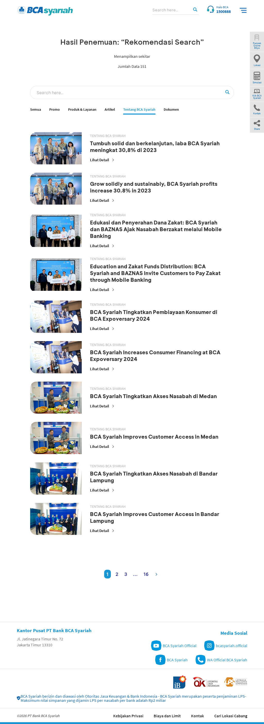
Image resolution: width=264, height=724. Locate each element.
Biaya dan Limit (167, 715)
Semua (35, 109)
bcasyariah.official (231, 645)
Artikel (110, 109)
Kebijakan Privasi (128, 715)
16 (146, 574)
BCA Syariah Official (179, 645)
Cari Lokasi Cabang (230, 715)
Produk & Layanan (82, 109)
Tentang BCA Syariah (139, 109)
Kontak (197, 715)
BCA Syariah (177, 659)
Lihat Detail (99, 159)
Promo (54, 109)
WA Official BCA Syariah (227, 659)
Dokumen (171, 109)
